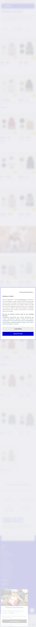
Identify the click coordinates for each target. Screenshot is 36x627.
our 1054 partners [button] (22, 299)
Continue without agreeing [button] (26, 292)
